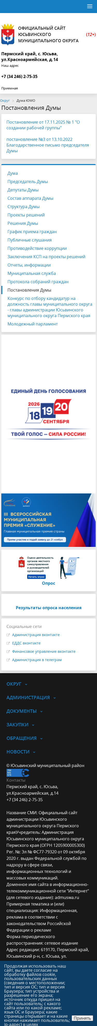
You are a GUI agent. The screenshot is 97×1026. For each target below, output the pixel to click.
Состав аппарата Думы (30, 198)
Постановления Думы (29, 290)
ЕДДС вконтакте (26, 643)
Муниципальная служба (32, 273)
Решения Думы (23, 223)
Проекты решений (26, 215)
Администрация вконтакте (36, 634)
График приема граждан (32, 231)
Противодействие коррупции (37, 248)
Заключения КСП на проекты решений (46, 256)
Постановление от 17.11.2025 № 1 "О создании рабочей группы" (43, 125)
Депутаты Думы (23, 190)
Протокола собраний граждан (38, 282)
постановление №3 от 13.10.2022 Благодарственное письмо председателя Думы (47, 145)
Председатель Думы (28, 181)
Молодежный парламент (33, 324)
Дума (13, 173)
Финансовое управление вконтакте (44, 651)
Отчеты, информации (29, 265)
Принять (82, 1018)
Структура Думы (24, 206)
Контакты (15, 780)
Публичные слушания (30, 240)
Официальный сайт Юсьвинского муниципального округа (57, 34)
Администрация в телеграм (37, 659)
